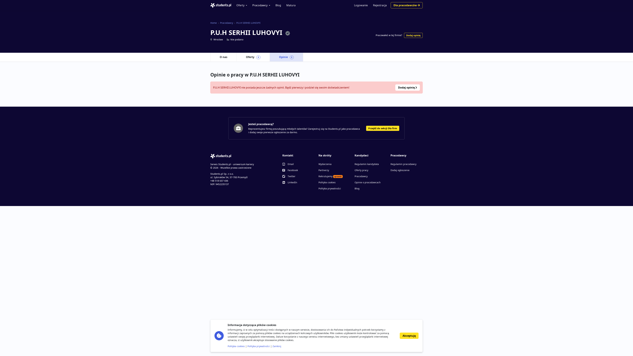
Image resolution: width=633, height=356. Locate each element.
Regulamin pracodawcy (403, 164)
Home (213, 22)
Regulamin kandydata (367, 164)
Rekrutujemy (330, 176)
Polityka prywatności (329, 188)
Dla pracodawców (405, 5)
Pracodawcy (260, 5)
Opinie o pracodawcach (368, 182)
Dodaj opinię (413, 35)
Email (291, 164)
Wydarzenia (325, 164)
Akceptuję (409, 336)
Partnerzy (323, 170)
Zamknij (276, 346)
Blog (278, 5)
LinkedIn (292, 182)
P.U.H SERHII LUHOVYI (248, 22)
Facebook (293, 170)
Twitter (291, 176)
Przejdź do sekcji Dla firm (382, 128)
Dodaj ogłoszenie (400, 170)
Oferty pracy (361, 170)
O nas (223, 57)
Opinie (285, 57)
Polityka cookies (327, 182)
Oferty (240, 5)
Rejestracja (380, 5)
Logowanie (361, 5)
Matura (291, 5)
